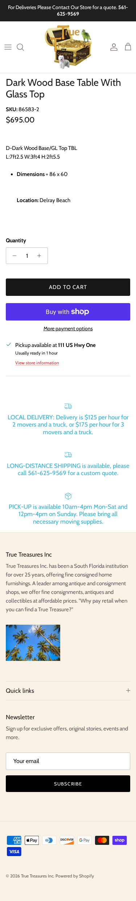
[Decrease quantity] (12, 256)
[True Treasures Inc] (68, 47)
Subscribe (68, 784)
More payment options (68, 329)
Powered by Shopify (74, 876)
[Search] (24, 47)
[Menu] (8, 47)
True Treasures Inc (37, 876)
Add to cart (68, 287)
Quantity (16, 240)
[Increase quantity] (41, 256)
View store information (37, 362)
